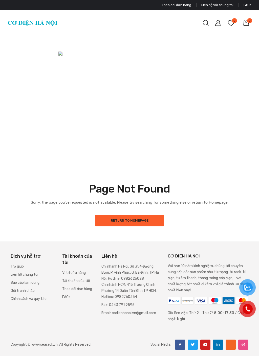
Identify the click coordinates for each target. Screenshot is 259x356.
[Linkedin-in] (218, 345)
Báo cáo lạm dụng (25, 282)
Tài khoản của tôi (76, 281)
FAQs (66, 297)
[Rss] (231, 345)
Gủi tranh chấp (23, 291)
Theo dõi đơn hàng (77, 289)
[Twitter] (193, 345)
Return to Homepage (129, 220)
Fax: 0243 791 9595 (118, 305)
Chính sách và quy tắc (29, 299)
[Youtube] (205, 345)
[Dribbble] (243, 345)
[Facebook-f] (180, 345)
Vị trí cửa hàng (74, 273)
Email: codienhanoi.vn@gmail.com (128, 313)
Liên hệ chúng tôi (24, 274)
